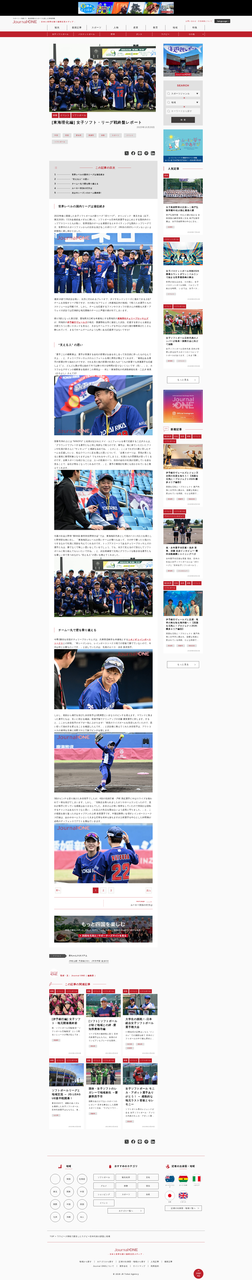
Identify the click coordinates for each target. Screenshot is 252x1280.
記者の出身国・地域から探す (132, 1262)
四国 (67, 135)
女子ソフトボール (60, 34)
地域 (175, 27)
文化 (148, 1177)
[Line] (141, 153)
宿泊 (148, 1186)
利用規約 (155, 1266)
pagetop (198, 1274)
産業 (135, 27)
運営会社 (124, 1266)
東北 (55, 1192)
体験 (103, 135)
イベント (129, 135)
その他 (192, 34)
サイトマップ (139, 1266)
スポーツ (96, 27)
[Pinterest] (147, 153)
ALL (82, 1217)
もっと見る (183, 380)
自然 (148, 1194)
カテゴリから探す (105, 1262)
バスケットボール (86, 34)
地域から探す (85, 1262)
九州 (55, 1217)
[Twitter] (128, 153)
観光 (57, 27)
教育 (155, 27)
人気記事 (155, 1262)
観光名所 (126, 1177)
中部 (56, 135)
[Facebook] (134, 153)
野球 (113, 34)
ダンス (139, 34)
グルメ (104, 1186)
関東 (69, 1192)
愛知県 (78, 135)
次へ (148, 890)
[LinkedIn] (154, 153)
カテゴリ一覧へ (126, 1211)
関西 (55, 1204)
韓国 (69, 1179)
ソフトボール (59, 142)
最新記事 (77, 27)
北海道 (82, 1179)
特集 (194, 27)
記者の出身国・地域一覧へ (183, 1208)
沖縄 (69, 1217)
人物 (116, 27)
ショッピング (104, 1194)
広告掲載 (199, 21)
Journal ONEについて (103, 1266)
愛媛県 (91, 135)
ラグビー (165, 34)
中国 (69, 1204)
